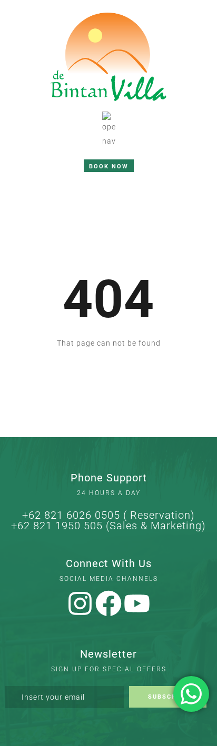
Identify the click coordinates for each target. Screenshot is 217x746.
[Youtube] (137, 603)
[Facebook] (108, 603)
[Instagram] (80, 603)
